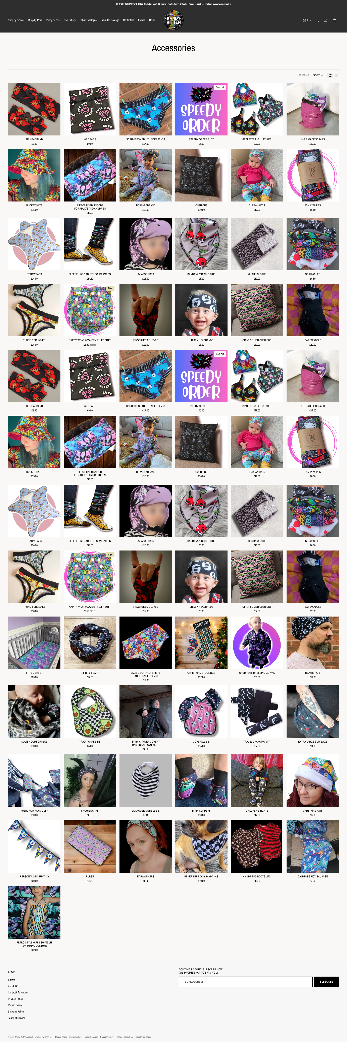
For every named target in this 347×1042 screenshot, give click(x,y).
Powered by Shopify (42, 1037)
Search (11, 980)
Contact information (124, 1037)
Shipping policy (106, 1037)
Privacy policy (75, 1037)
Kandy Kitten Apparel (24, 1037)
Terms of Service (16, 1018)
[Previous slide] (125, 109)
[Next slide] (166, 109)
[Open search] (317, 20)
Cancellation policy (143, 1037)
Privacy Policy (15, 999)
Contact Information (18, 992)
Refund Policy (15, 1005)
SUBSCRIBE (326, 981)
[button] (318, 75)
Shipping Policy (16, 1011)
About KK (13, 986)
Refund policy (61, 1037)
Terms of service (91, 1037)
